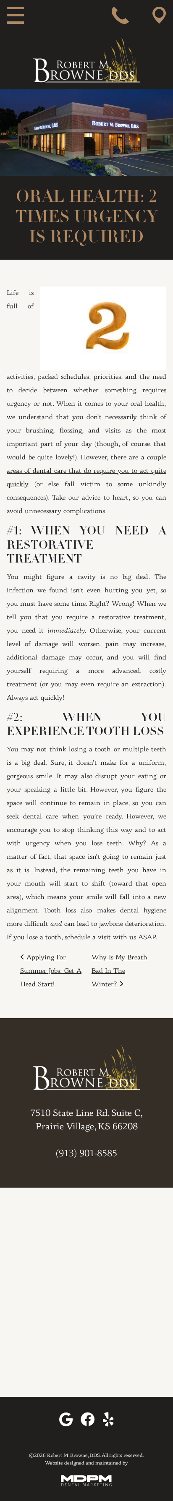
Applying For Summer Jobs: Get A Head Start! (50, 971)
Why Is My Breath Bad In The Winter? (119, 971)
